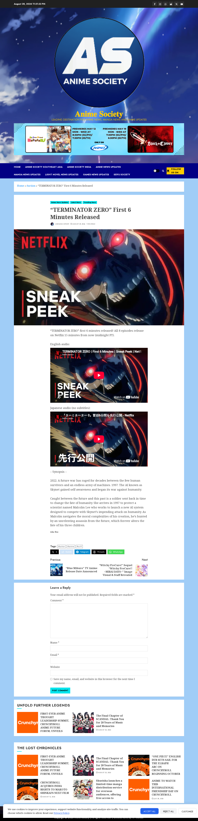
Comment (57, 600)
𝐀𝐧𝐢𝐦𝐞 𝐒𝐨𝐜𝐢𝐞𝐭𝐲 (99, 113)
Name (54, 642)
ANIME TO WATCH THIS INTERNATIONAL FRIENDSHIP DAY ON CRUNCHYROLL (165, 787)
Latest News (76, 202)
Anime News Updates (108, 166)
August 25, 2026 (104, 730)
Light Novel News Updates (61, 174)
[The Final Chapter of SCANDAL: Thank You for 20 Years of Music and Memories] (83, 722)
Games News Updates (96, 174)
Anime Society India (79, 166)
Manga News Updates (27, 174)
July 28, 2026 (159, 799)
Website (55, 667)
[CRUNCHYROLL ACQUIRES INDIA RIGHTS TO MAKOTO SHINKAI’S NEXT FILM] (27, 789)
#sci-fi (79, 546)
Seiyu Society (122, 174)
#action (31, 185)
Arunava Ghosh (62, 224)
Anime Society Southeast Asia (43, 166)
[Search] (163, 171)
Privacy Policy (61, 812)
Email (54, 655)
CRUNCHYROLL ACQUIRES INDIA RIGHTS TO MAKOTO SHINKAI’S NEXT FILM (54, 788)
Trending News (90, 202)
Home (17, 166)
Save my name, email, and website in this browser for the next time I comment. (94, 681)
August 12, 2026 (49, 797)
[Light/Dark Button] (156, 170)
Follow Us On (176, 171)
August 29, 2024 (79, 224)
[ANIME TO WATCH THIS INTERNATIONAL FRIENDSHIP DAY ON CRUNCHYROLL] (138, 789)
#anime (70, 546)
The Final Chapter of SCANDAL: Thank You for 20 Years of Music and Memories (110, 721)
